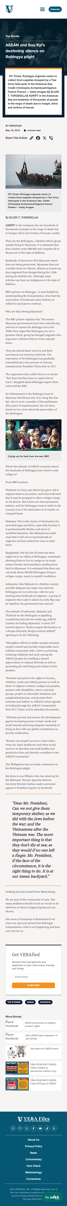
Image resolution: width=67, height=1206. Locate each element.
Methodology (33, 1172)
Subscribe (55, 9)
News (33, 1153)
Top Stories (13, 36)
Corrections (33, 1179)
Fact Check (33, 1166)
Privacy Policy (33, 1146)
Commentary (34, 1159)
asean (30, 1002)
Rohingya (45, 1002)
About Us (33, 1140)
